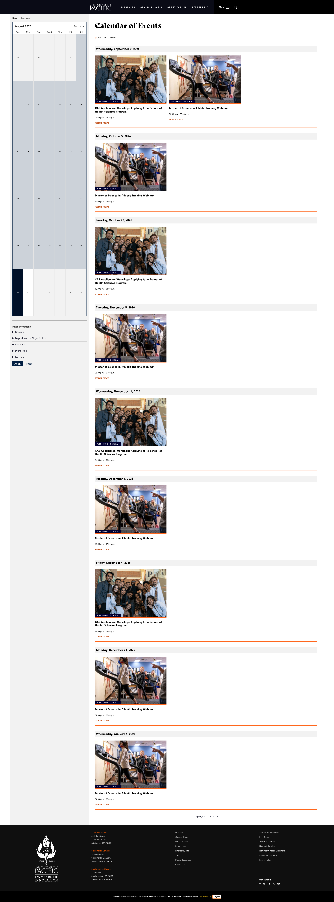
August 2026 (23, 26)
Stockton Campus (99, 832)
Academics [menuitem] (128, 7)
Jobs (177, 855)
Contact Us (180, 864)
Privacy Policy (265, 860)
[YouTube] (279, 884)
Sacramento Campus (100, 851)
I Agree (217, 896)
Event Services (181, 842)
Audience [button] (20, 344)
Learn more (203, 896)
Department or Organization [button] (30, 338)
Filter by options (21, 326)
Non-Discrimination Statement (272, 851)
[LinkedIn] (270, 884)
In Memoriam (181, 846)
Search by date (21, 18)
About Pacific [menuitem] (177, 7)
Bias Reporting (265, 837)
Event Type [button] (21, 350)
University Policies (267, 846)
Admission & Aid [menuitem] (151, 7)
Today (77, 26)
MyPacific (179, 832)
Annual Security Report (269, 855)
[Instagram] (265, 884)
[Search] (235, 7)
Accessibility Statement (269, 832)
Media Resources (183, 860)
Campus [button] (19, 332)
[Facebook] (261, 884)
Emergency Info (182, 851)
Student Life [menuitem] (201, 7)
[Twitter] (275, 884)
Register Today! (102, 123)
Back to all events (107, 38)
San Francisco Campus (101, 869)
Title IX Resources (267, 842)
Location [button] (20, 357)
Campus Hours (181, 837)
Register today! (176, 120)
